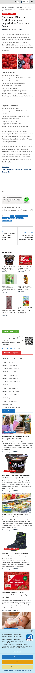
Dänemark (17, 216)
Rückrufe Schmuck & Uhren (11, 394)
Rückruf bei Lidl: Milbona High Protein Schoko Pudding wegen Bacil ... (8, 268)
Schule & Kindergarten (10, 431)
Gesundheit (24, 216)
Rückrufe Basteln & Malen (10, 365)
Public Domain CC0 (29, 186)
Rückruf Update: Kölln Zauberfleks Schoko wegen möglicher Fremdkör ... (25, 287)
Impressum (28, 670)
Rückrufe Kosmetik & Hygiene (11, 381)
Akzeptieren (17, 657)
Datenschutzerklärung (19, 670)
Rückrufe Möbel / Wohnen (10, 388)
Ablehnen (17, 662)
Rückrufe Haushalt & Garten (11, 372)
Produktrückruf (19, 218)
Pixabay (19, 186)
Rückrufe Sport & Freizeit (10, 401)
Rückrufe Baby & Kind (9, 362)
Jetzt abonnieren (9, 348)
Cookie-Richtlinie (8, 670)
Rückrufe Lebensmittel (20, 7)
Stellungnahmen (7, 404)
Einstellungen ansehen (17, 667)
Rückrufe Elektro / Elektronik (11, 368)
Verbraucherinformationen (12, 407)
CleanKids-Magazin (10, 29)
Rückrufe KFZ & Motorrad (10, 378)
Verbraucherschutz (6, 220)
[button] (32, 631)
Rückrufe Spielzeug (8, 398)
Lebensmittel (5, 218)
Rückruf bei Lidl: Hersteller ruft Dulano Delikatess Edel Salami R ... (9, 312)
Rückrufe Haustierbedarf (10, 375)
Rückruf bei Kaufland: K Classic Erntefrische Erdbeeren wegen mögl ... (25, 268)
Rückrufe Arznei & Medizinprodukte (13, 359)
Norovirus (12, 218)
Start (3, 7)
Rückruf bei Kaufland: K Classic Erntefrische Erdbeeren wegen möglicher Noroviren (16, 595)
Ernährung (7, 507)
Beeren (12, 216)
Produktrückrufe (9, 7)
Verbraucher (7, 509)
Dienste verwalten (17, 651)
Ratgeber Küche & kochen (17, 507)
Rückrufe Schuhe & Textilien (11, 391)
